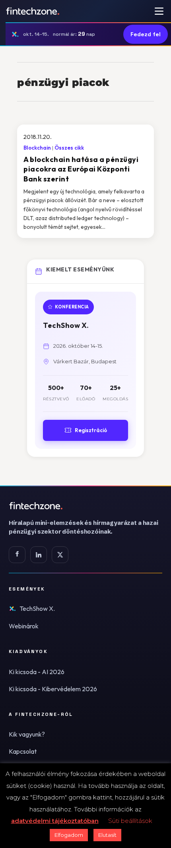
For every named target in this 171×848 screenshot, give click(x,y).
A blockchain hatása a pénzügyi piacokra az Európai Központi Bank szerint (80, 169)
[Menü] (159, 11)
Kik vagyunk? (27, 734)
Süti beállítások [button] (130, 821)
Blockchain (37, 147)
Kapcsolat (23, 751)
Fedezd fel (145, 34)
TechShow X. (37, 608)
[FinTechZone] (85, 505)
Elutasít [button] (107, 835)
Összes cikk (69, 147)
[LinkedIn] (38, 554)
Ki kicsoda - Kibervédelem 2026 (53, 689)
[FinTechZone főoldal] (33, 11)
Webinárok (24, 626)
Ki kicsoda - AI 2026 (36, 672)
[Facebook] (17, 554)
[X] (60, 554)
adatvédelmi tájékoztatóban (55, 821)
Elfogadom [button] (68, 835)
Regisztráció (91, 430)
